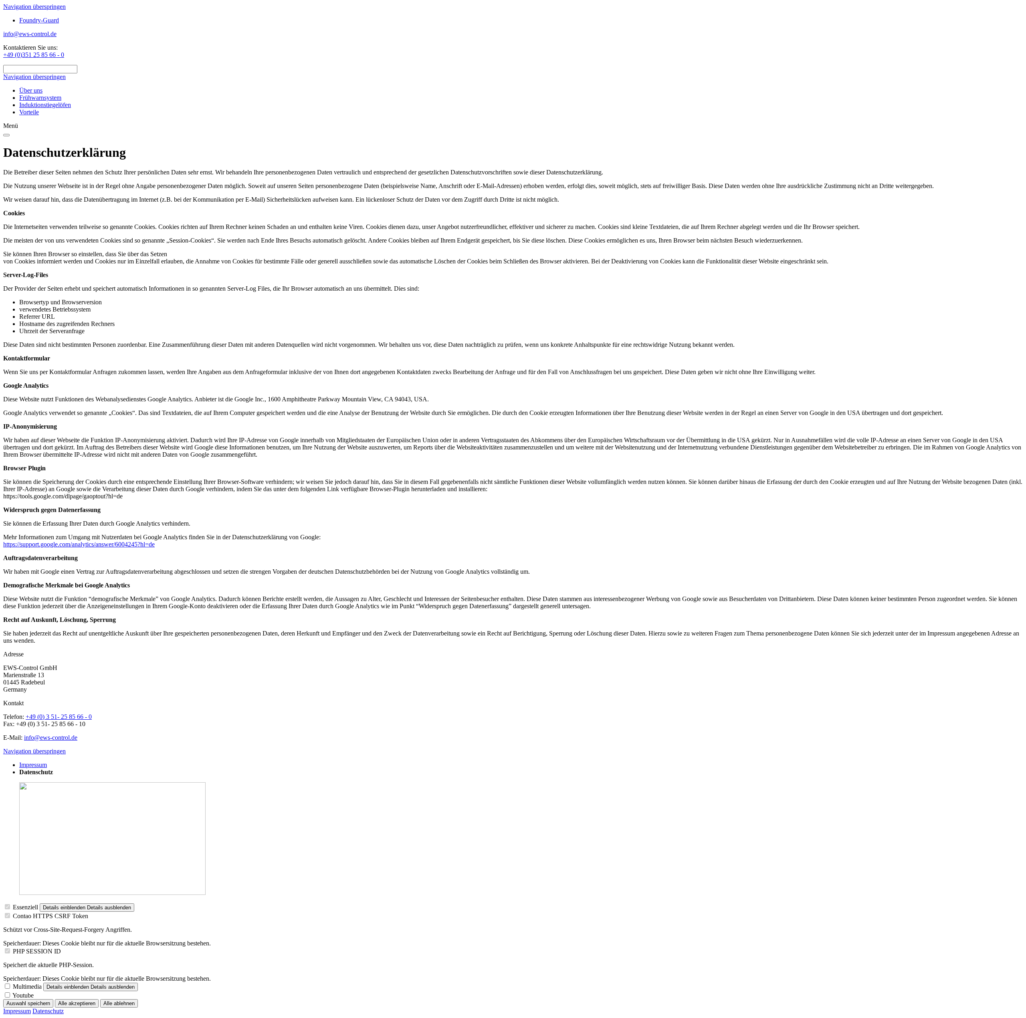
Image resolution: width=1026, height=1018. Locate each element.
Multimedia (27, 986)
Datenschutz (48, 1011)
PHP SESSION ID (37, 951)
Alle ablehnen (119, 1003)
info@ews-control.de (30, 33)
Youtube (23, 995)
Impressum (33, 764)
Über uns (30, 90)
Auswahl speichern (28, 1003)
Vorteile (29, 112)
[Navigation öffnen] (6, 135)
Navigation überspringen (34, 6)
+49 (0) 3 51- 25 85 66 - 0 (59, 716)
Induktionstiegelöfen (45, 104)
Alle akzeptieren (76, 1003)
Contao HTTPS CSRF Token (50, 916)
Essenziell (25, 907)
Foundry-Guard (39, 20)
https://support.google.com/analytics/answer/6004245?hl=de (79, 544)
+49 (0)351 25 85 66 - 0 (33, 54)
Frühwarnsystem (40, 97)
